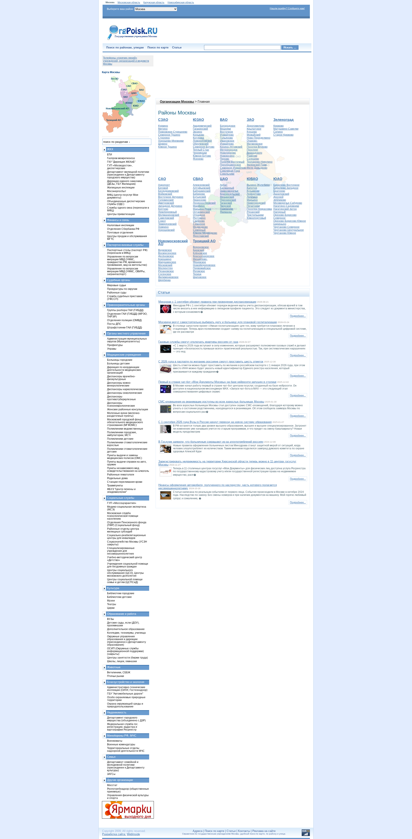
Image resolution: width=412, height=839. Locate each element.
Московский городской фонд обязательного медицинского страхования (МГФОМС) (125, 422)
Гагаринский (200, 128)
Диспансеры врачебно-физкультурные (121, 377)
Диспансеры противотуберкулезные (121, 398)
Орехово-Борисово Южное (289, 221)
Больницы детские (118, 363)
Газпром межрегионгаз (121, 158)
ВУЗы (110, 619)
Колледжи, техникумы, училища (126, 632)
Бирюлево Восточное (286, 184)
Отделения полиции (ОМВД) (124, 320)
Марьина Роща (202, 209)
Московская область (129, 2)
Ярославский (201, 236)
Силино (278, 131)
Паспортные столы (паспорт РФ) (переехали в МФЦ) (127, 251)
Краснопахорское (203, 256)
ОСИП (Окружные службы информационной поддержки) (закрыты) (125, 651)
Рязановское (166, 271)
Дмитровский (166, 202)
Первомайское (202, 268)
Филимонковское (168, 277)
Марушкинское (167, 262)
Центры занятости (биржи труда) (127, 657)
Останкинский (201, 212)
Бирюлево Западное (285, 187)
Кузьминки (253, 190)
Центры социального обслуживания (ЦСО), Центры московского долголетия (125, 573)
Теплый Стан (201, 149)
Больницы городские (119, 359)
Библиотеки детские (119, 596)
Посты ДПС (114, 323)
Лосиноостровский (204, 202)
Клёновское (200, 253)
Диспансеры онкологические (124, 392)
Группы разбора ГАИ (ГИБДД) (125, 310)
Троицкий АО (204, 241)
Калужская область (153, 2)
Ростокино (199, 218)
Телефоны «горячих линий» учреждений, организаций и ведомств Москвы (126, 60)
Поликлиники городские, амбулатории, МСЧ (122, 433)
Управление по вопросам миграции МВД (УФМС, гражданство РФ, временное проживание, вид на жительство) (127, 260)
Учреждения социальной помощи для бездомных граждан (127, 565)
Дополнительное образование (126, 629)
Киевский (198, 250)
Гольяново (226, 137)
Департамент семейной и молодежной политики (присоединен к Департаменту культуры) (125, 766)
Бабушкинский (202, 190)
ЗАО (250, 120)
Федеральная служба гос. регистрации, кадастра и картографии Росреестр (122, 727)
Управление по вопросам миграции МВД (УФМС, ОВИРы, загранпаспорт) (126, 271)
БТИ (109, 154)
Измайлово (227, 143)
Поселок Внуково (257, 146)
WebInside (133, 834)
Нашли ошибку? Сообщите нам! (287, 8)
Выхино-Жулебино (258, 184)
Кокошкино (164, 259)
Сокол (162, 221)
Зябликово (279, 199)
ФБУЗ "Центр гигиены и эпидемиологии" (121, 490)
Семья (111, 756)
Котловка (198, 137)
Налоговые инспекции (120, 225)
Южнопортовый (256, 218)
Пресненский (228, 199)
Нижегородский (256, 202)
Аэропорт (164, 184)
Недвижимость (116, 712)
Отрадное (199, 215)
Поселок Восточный (232, 161)
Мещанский (227, 196)
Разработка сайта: (114, 834)
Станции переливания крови (124, 481)
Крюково (278, 125)
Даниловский (281, 193)
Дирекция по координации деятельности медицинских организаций (124, 370)
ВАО (223, 120)
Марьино (252, 199)
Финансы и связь (118, 220)
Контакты (244, 831)
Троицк (197, 274)
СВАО (198, 179)
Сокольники (227, 173)
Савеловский (166, 218)
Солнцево (253, 158)
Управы (111, 348)
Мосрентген (165, 268)
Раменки (252, 155)
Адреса (197, 831)
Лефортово (254, 193)
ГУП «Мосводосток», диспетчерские (119, 167)
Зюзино (197, 131)
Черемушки (200, 152)
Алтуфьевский (201, 187)
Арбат (223, 184)
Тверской (225, 205)
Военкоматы (114, 740)
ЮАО (277, 179)
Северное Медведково (200, 226)
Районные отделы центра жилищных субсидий (123, 530)
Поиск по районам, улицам (125, 47)
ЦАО (224, 179)
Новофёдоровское (204, 265)
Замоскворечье (229, 190)
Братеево (279, 190)
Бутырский (199, 196)
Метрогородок (228, 149)
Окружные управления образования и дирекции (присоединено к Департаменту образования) (126, 640)
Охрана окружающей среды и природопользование (125, 705)
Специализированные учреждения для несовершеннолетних (121, 551)
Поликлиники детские (120, 438)
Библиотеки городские (120, 593)
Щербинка (164, 280)
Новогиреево (228, 152)
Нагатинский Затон (285, 209)
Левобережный (167, 212)
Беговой (163, 187)
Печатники (253, 205)
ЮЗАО (198, 120)
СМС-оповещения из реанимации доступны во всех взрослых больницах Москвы (211, 401)
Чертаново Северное (286, 227)
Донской (278, 196)
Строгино (164, 137)
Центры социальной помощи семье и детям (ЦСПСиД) (124, 580)
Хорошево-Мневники (171, 140)
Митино (163, 128)
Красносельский (230, 193)
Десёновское (166, 256)
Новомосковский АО (173, 242)
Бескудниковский (168, 190)
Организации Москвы (177, 101)
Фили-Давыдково (257, 167)
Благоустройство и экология (125, 682)
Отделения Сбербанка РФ (123, 228)
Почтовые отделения (120, 232)
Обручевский (201, 143)
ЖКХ (110, 149)
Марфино (199, 205)
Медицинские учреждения (124, 354)
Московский (165, 265)
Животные (113, 667)
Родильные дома (117, 478)
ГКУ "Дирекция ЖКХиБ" (121, 161)
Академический (202, 125)
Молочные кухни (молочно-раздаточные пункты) (123, 414)
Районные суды (116, 292)
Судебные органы (118, 280)
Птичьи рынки (115, 676)
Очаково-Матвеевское (255, 142)
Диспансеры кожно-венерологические (119, 384)
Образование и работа (121, 613)
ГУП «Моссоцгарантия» (121, 503)
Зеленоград (283, 120)
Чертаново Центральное (288, 230)
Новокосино (227, 155)
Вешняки (225, 128)
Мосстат (112, 785)
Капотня (252, 187)
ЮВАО (252, 179)
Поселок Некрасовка (259, 209)
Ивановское (227, 140)
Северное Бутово (203, 146)
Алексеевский (201, 184)
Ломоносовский (202, 140)
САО (162, 179)
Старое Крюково (283, 134)
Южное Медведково (205, 233)
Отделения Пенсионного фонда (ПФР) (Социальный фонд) (126, 523)
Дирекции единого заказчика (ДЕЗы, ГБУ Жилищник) (124, 182)
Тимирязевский (167, 224)
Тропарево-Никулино (260, 161)
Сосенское (164, 274)
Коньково (198, 134)
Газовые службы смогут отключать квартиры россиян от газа (198, 341)
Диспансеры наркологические (125, 389)
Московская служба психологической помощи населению (122, 516)
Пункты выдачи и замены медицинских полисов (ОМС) (124, 456)
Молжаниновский (168, 215)
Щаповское (199, 277)
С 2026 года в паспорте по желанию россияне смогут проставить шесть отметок (210, 361)
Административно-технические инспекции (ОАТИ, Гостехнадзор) (127, 688)
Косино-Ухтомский (231, 146)
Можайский (254, 134)
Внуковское (165, 250)
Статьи (177, 47)
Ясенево (198, 158)
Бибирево (199, 193)
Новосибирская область (181, 2)
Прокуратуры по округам (122, 288)
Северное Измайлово (233, 167)
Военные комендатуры (121, 744)
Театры (111, 604)
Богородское (227, 125)
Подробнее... (298, 315)
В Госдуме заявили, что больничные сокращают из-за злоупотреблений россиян (210, 441)
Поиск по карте (157, 47)
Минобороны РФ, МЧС (121, 735)
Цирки (111, 607)
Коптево (163, 209)
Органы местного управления (126, 333)
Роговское (199, 271)
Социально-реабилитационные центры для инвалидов (126, 536)
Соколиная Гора (230, 170)
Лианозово (199, 199)
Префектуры (115, 345)
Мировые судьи (116, 285)
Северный (199, 230)
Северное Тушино (169, 134)
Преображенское (230, 164)
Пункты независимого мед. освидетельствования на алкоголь (128, 469)
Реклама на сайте (264, 831)
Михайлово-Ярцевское (200, 261)
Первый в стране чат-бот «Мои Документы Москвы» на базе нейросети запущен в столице (217, 381)
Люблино (252, 196)
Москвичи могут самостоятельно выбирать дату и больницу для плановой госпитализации (217, 322)
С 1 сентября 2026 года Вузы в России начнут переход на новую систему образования (215, 422)
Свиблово (199, 221)
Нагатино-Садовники (286, 205)
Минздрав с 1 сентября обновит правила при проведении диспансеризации (207, 301)
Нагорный (279, 212)
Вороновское (201, 247)
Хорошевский (166, 230)
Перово (224, 158)
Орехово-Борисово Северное (285, 217)
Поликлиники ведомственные (125, 428)
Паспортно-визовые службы (125, 245)
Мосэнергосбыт (116, 191)
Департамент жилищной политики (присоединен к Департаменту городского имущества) (128, 174)
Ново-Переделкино (258, 137)
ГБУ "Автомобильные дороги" (125, 693)
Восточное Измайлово (227, 133)
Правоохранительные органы (126, 305)
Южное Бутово (202, 155)
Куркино (163, 125)
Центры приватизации (121, 214)
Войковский (165, 193)
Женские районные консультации (127, 409)
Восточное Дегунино (170, 196)
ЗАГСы (111, 774)
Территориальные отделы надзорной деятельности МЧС (126, 749)
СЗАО (163, 120)
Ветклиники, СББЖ (118, 672)
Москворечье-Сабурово (287, 202)
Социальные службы (120, 497)
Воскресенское (167, 253)
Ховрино (163, 227)
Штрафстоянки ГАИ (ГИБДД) (124, 327)
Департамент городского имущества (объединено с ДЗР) (126, 719)
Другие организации (120, 780)
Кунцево (252, 131)
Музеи (111, 600)
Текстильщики (255, 215)
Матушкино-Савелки (285, 128)
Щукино (162, 143)
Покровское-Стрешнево (172, 131)
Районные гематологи (120, 474)
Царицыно (279, 224)
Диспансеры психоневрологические (121, 404)
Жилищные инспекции (121, 187)
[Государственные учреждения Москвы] (132, 40)
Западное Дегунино (170, 205)
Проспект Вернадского (254, 151)
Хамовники (226, 209)
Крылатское (254, 128)
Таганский (226, 202)
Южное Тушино (167, 146)
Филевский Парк (257, 164)
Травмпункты (115, 485)
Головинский (166, 199)
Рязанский (253, 212)
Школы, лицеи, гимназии (122, 661)
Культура (113, 588)
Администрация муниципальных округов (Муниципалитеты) (127, 340)
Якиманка (226, 212)
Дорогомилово (255, 125)
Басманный (227, 187)
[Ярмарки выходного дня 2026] (125, 810)
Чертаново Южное (284, 233)
